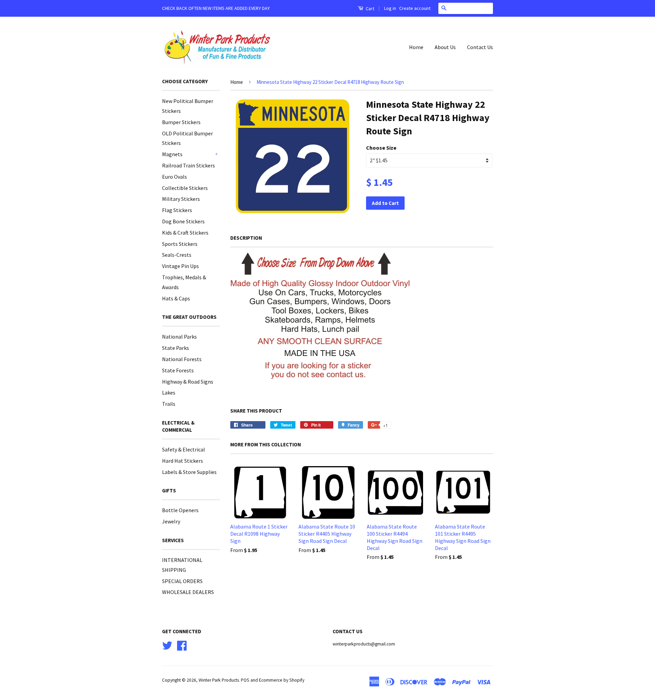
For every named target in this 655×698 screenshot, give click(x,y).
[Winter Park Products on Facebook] (182, 645)
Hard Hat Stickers (182, 460)
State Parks (175, 347)
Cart (369, 8)
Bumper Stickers (181, 122)
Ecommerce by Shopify (281, 680)
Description (246, 238)
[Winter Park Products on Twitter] (167, 645)
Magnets (172, 154)
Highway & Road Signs (187, 381)
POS (245, 680)
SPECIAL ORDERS (182, 581)
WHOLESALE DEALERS (188, 592)
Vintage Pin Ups (180, 266)
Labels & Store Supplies (189, 472)
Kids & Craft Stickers (185, 232)
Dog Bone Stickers (183, 221)
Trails (168, 403)
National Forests (182, 359)
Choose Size (381, 147)
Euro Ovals (174, 176)
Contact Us (480, 47)
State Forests (178, 370)
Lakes (168, 392)
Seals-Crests (176, 254)
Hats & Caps (176, 298)
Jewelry (171, 521)
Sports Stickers (180, 243)
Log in (390, 8)
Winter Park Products (219, 680)
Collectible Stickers (185, 187)
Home (416, 47)
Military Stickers (181, 198)
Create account (415, 8)
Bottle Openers (180, 510)
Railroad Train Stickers (188, 165)
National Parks (179, 336)
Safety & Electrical (183, 449)
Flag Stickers (177, 210)
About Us (445, 47)
